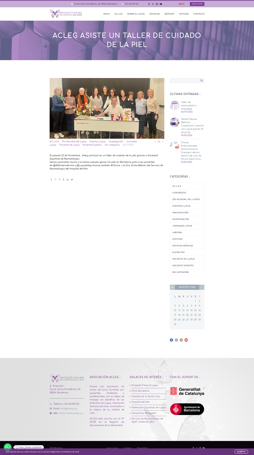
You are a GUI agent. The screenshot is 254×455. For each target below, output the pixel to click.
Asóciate (169, 14)
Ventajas (154, 14)
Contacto (199, 14)
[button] (8, 447)
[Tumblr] (64, 179)
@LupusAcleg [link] (84, 165)
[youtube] (186, 340)
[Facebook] (149, 4)
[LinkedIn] (68, 179)
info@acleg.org (68, 408)
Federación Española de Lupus (148, 407)
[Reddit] (72, 179)
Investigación (116, 141)
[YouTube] (161, 4)
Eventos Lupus (98, 141)
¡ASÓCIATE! (197, 4)
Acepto (241, 451)
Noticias (184, 14)
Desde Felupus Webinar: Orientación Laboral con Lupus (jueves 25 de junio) (192, 126)
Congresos (179, 193)
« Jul (172, 287)
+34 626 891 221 (131, 4)
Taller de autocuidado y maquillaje (189, 105)
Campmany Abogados (143, 413)
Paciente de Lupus (69, 145)
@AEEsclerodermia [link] (63, 165)
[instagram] (181, 340)
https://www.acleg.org (71, 413)
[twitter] (176, 340)
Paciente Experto (92, 145)
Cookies (127, 448)
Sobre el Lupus (136, 14)
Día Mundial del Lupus (74, 141)
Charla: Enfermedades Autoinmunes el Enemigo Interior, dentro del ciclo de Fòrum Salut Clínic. (191, 150)
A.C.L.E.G (118, 14)
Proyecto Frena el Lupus (144, 385)
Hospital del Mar (140, 402)
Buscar (201, 80)
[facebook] (171, 340)
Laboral (177, 233)
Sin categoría (112, 145)
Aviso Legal (112, 448)
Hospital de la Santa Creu (145, 396)
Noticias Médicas (182, 246)
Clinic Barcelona (140, 391)
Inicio (106, 14)
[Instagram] (157, 4)
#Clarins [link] (115, 165)
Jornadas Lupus (182, 226)
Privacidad (142, 448)
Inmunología (180, 213)
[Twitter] (153, 4)
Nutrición (178, 252)
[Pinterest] (59, 179)
